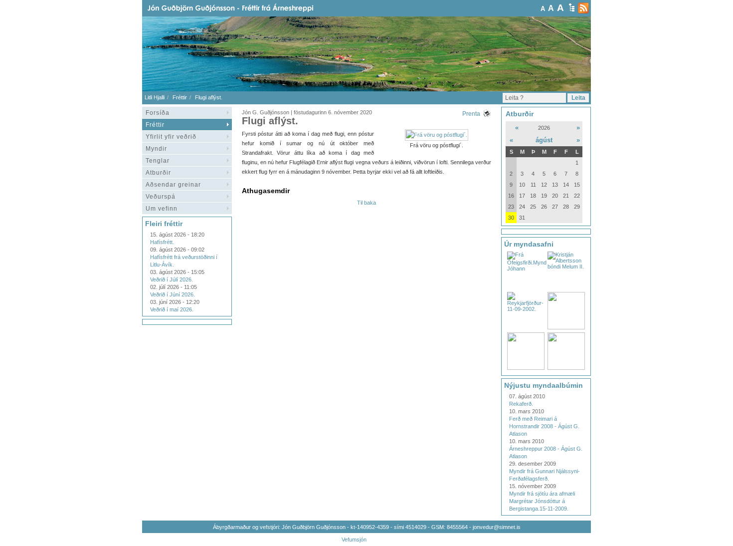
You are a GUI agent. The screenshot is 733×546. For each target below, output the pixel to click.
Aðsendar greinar (173, 184)
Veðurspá (161, 196)
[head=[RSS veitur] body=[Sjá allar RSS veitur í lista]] (583, 7)
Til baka (366, 203)
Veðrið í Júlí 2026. (171, 279)
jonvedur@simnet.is (497, 527)
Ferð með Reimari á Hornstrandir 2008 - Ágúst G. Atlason (544, 426)
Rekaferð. (521, 404)
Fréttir (180, 97)
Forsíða (158, 112)
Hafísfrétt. (162, 242)
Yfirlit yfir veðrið (171, 136)
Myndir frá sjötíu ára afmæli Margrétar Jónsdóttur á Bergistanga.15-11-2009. (542, 501)
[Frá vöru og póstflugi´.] (436, 135)
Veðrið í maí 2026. (171, 309)
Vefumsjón (354, 540)
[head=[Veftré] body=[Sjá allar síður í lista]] (571, 7)
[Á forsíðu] (246, 8)
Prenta (471, 113)
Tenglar (158, 160)
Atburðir (158, 172)
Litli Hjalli (155, 97)
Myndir (156, 148)
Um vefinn (162, 208)
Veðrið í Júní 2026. (172, 294)
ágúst (544, 140)
